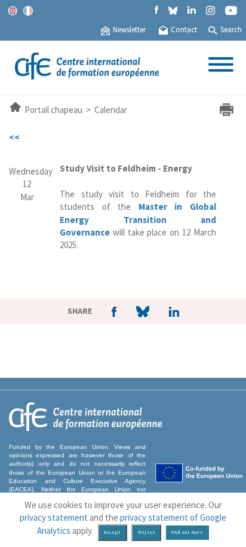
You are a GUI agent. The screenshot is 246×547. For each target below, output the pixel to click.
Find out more (187, 532)
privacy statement (54, 517)
